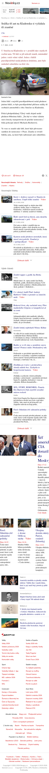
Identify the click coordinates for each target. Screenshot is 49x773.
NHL (3, 684)
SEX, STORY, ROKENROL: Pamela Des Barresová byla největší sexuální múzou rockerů (29, 390)
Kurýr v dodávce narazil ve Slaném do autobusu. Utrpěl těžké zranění (29, 198)
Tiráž (39, 757)
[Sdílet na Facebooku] (43, 175)
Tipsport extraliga (8, 674)
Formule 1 (5, 681)
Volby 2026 (6, 643)
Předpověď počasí (35, 714)
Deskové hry (12, 744)
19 (22, 41)
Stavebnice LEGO (11, 741)
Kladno (11, 186)
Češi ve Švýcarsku (8, 702)
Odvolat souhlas (15, 761)
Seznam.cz (36, 3)
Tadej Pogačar (31, 653)
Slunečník (9, 729)
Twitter (17, 757)
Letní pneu (38, 741)
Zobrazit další (23, 260)
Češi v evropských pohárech (23, 722)
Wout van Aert (31, 656)
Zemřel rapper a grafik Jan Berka (27, 274)
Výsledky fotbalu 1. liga (10, 671)
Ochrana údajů (36, 759)
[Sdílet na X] (46, 175)
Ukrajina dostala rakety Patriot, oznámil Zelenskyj (42, 536)
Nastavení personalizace (31, 761)
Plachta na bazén (27, 725)
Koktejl (16, 373)
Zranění (4, 186)
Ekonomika (17, 330)
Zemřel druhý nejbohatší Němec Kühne (30, 327)
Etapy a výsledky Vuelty (34, 647)
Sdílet (15, 41)
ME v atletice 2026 (8, 677)
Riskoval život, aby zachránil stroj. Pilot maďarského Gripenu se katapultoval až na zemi (30, 308)
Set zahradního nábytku (32, 729)
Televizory (22, 744)
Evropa (16, 313)
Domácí (16, 412)
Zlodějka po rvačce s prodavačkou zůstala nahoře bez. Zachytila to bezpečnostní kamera (28, 367)
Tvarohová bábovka (33, 677)
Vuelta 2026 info (31, 643)
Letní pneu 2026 (32, 692)
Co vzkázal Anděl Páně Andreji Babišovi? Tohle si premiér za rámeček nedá (30, 294)
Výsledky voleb (7, 650)
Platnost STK (30, 708)
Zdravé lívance (31, 674)
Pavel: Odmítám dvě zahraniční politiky (30, 409)
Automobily (36, 182)
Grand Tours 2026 (32, 659)
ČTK (3, 33)
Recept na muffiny (32, 671)
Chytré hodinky (33, 744)
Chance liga (6, 668)
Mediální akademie (12, 759)
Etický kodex (25, 759)
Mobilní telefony (32, 737)
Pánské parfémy (24, 748)
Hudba (16, 278)
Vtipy (15, 300)
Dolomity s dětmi (8, 708)
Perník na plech (31, 684)
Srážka (27, 182)
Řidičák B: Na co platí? (34, 702)
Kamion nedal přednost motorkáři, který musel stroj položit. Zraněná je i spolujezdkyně (30, 239)
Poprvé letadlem (8, 695)
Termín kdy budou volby (10, 653)
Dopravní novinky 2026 (34, 698)
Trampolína (40, 725)
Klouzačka (18, 729)
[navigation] (3, 3)
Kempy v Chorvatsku (9, 692)
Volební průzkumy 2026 (10, 647)
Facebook (10, 757)
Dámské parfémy (26, 741)
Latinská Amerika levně (10, 705)
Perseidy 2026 (17, 718)
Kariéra (32, 757)
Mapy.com (23, 714)
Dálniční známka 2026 (34, 695)
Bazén (17, 725)
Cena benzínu (30, 718)
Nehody (20, 182)
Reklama (25, 757)
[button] (24, 81)
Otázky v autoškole (33, 705)
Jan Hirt (28, 650)
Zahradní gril (20, 733)
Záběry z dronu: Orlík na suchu (22, 534)
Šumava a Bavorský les (10, 698)
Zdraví (16, 350)
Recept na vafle (31, 681)
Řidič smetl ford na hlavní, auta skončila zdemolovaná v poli (30, 218)
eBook (6, 41)
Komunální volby (8, 659)
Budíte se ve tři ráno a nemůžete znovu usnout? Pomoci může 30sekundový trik (30, 346)
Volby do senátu (7, 656)
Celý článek (42, 512)
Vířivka (29, 733)
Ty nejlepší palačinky (33, 668)
